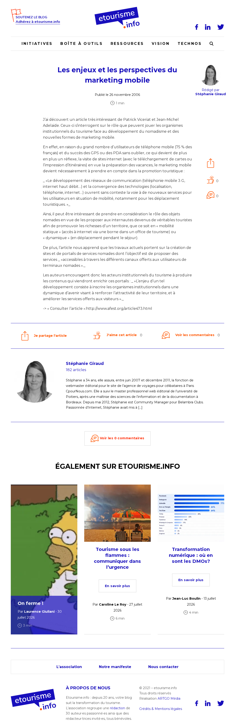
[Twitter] (220, 27)
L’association (69, 666)
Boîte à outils (81, 43)
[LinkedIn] (207, 27)
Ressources (127, 43)
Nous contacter (163, 666)
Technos (190, 43)
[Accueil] (118, 8)
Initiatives (37, 43)
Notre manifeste (115, 666)
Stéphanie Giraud (85, 363)
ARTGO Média (169, 698)
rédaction (117, 708)
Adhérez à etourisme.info (38, 21)
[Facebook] (196, 27)
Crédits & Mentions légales (160, 709)
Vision (161, 43)
